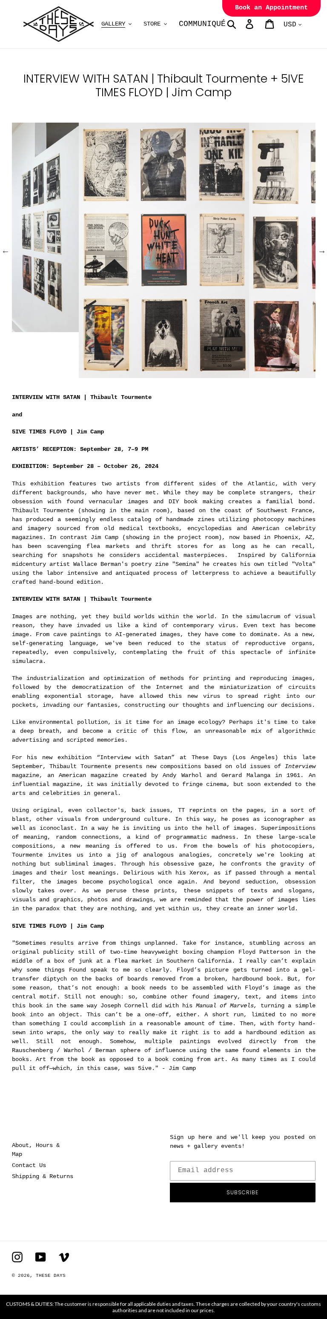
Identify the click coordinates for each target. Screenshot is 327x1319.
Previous (5, 250)
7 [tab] (99, 374)
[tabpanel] (164, 250)
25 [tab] (163, 384)
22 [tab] (291, 374)
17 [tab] (227, 374)
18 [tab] (240, 374)
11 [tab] (150, 374)
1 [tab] (23, 374)
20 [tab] (265, 374)
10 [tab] (138, 374)
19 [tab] (253, 374)
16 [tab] (214, 374)
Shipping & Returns (42, 1176)
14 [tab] (189, 374)
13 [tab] (176, 374)
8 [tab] (112, 374)
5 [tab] (74, 374)
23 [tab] (304, 374)
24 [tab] (150, 384)
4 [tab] (61, 374)
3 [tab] (48, 374)
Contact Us (29, 1165)
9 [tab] (125, 374)
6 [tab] (87, 374)
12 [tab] (163, 374)
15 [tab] (202, 374)
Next (322, 250)
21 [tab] (278, 374)
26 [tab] (176, 384)
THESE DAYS (51, 1275)
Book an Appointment (271, 7)
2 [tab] (36, 374)
